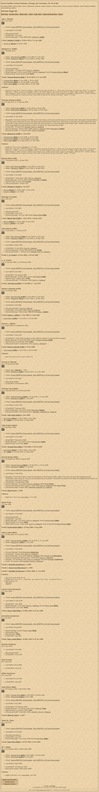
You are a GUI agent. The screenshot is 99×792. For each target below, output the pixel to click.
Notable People (9, 782)
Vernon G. (10, 44)
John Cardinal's (40, 790)
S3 (6, 581)
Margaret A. (17, 59)
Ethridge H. (40, 180)
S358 (7, 775)
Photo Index (37, 14)
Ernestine (31, 552)
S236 (7, 147)
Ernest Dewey (11, 82)
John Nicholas (18, 57)
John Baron (39, 277)
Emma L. (42, 312)
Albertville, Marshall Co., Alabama (40, 487)
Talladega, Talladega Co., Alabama (44, 412)
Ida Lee (9, 190)
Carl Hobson (10, 318)
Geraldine (55, 559)
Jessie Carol (53, 556)
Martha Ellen (18, 110)
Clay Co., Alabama (32, 70)
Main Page (4, 14)
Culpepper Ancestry (9, 784)
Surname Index (13, 14)
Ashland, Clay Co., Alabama (34, 127)
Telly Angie (38, 410)
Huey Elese (10, 418)
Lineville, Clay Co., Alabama (41, 712)
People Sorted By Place (50, 14)
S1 (6, 90)
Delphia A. (38, 37)
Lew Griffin (52, 786)
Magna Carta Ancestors (10, 779)
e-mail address (25, 147)
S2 (6, 577)
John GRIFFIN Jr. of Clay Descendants (46, 27)
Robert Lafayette (45, 340)
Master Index (23, 14)
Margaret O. (57, 129)
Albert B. (41, 708)
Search (60, 14)
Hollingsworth (18, 108)
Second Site (46, 790)
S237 (7, 497)
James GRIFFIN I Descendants (21, 27)
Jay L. (15, 370)
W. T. (7, 420)
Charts (31, 14)
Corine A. (9, 192)
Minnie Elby (40, 215)
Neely (49, 484)
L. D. (37, 250)
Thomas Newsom (59, 72)
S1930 (7, 579)
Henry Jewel (10, 84)
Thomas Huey (11, 80)
